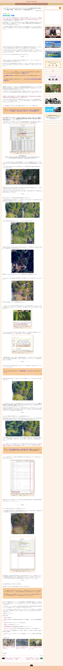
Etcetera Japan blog (31, 1)
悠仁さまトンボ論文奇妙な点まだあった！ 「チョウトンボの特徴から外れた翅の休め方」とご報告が (35, 647)
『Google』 (5, 617)
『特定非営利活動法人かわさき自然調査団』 (10, 626)
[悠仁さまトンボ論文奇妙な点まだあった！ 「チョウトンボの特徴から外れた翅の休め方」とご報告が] (35, 642)
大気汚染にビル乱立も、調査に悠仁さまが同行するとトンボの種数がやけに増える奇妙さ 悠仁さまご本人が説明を (22, 647)
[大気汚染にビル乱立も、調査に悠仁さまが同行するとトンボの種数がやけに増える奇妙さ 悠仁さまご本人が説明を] (22, 642)
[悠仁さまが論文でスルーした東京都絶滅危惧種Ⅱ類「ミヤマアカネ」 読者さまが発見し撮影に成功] (9, 642)
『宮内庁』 (5, 619)
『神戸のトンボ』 (6, 622)
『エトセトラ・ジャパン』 (7, 628)
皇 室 (5, 653)
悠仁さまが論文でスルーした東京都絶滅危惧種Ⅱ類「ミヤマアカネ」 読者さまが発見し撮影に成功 (9, 647)
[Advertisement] (22, 38)
